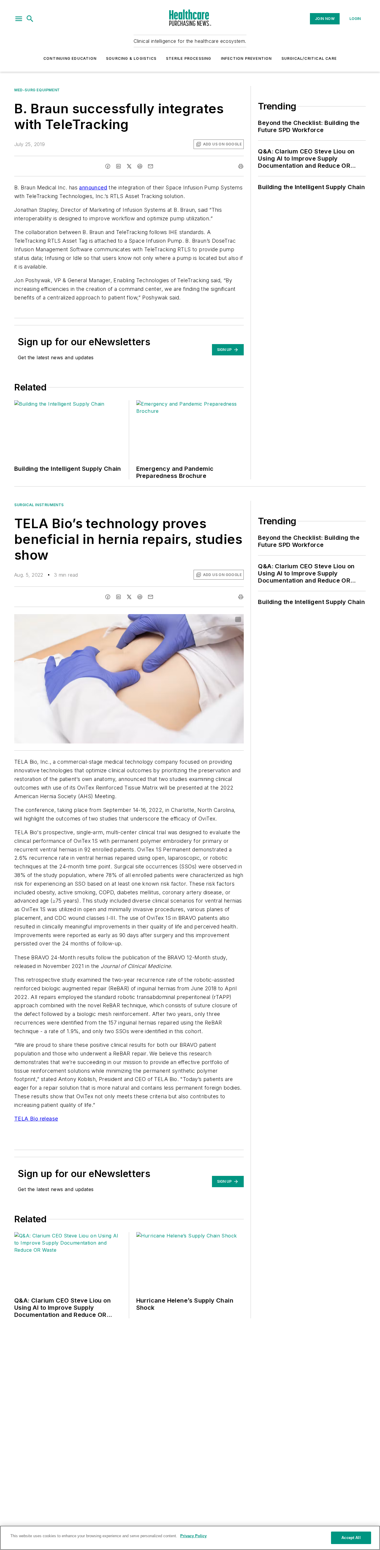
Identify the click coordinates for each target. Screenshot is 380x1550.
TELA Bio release (36, 1119)
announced (93, 187)
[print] (241, 166)
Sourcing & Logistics (131, 58)
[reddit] (140, 166)
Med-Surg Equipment (37, 90)
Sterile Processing (188, 58)
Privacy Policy (193, 1536)
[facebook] (108, 166)
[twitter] (129, 166)
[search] (30, 18)
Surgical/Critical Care (309, 58)
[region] (190, 1538)
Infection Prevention (246, 58)
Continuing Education (69, 58)
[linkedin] (118, 166)
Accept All (350, 1537)
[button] (18, 18)
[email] (150, 166)
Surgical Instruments (39, 505)
